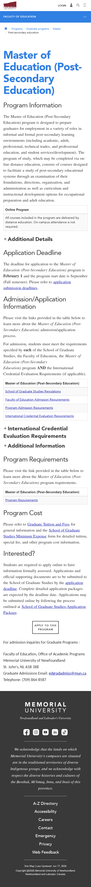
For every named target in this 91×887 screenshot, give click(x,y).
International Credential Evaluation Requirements (39, 416)
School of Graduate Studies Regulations (33, 391)
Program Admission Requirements (29, 408)
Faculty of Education (19, 16)
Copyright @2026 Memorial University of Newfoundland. (46, 870)
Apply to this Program (45, 627)
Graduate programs (37, 28)
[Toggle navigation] (85, 6)
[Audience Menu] (71, 5)
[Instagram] (36, 732)
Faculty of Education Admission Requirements (37, 400)
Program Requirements (21, 500)
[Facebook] (26, 732)
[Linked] (55, 732)
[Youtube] (45, 732)
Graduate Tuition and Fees (48, 524)
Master (57, 28)
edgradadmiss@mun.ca (67, 674)
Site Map (29, 866)
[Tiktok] (64, 732)
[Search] (78, 5)
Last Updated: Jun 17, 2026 (51, 866)
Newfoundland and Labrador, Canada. (45, 874)
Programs (17, 28)
